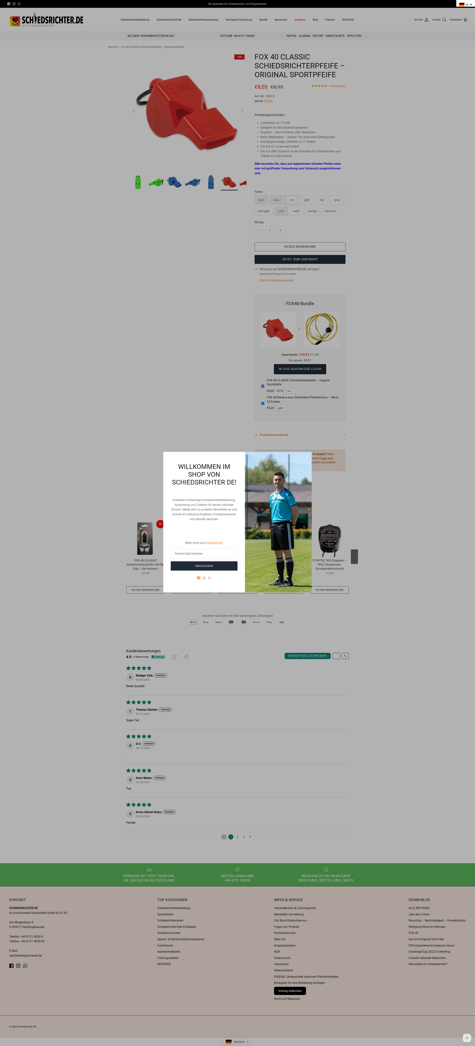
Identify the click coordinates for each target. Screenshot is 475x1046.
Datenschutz (215, 543)
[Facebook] (198, 578)
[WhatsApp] (209, 578)
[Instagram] (204, 578)
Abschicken (204, 565)
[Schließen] (307, 456)
